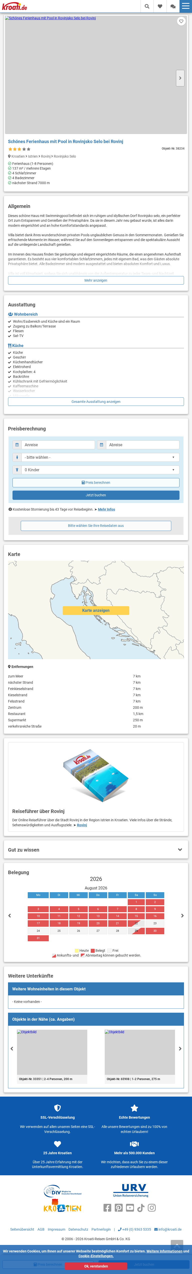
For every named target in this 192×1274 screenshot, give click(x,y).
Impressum (56, 1229)
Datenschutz (78, 1229)
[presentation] (12, 1049)
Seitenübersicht (22, 1229)
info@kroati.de (170, 1229)
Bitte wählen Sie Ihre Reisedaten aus (96, 526)
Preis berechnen (98, 483)
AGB (41, 1229)
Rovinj (82, 825)
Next (180, 78)
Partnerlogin (101, 1229)
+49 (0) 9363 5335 (136, 1229)
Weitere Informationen (164, 1251)
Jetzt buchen (96, 495)
